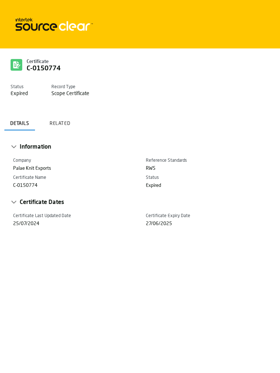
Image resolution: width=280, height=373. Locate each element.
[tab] (19, 121)
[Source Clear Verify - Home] (52, 24)
